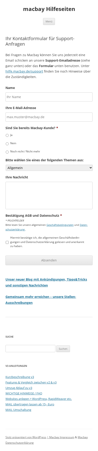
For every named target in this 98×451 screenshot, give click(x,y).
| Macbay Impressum (60, 437)
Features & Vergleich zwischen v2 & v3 (31, 382)
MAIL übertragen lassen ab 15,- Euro (29, 404)
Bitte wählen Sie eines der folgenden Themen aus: (44, 160)
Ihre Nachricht (16, 177)
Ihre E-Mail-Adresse (20, 108)
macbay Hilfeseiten (49, 9)
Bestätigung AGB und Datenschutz (33, 216)
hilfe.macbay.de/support (24, 71)
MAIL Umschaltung (18, 410)
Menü (49, 21)
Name (10, 88)
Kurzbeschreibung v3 (19, 377)
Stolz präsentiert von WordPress (25, 437)
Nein (13, 143)
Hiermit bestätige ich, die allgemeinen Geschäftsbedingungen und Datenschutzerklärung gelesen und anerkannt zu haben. (47, 242)
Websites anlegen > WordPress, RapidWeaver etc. (38, 399)
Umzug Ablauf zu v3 (18, 388)
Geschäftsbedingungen (60, 225)
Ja (11, 135)
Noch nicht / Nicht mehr (25, 151)
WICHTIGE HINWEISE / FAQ (23, 393)
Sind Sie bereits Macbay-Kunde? (31, 128)
